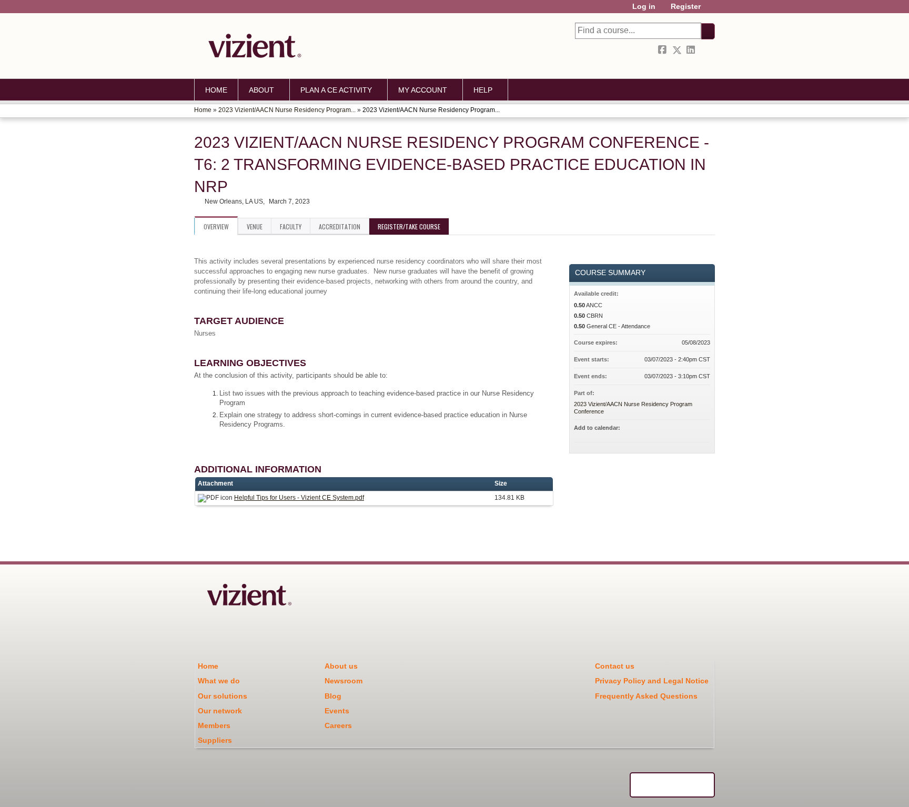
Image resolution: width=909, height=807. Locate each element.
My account (422, 90)
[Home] (252, 45)
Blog (333, 696)
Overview (216, 226)
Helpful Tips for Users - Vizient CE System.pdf (299, 497)
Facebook (663, 50)
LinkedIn (691, 50)
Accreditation (339, 226)
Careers (338, 725)
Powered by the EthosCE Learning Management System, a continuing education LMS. (672, 785)
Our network (220, 711)
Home (216, 90)
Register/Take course (409, 226)
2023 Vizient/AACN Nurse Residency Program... (287, 110)
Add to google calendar (660, 429)
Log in (643, 7)
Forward (706, 50)
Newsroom (343, 681)
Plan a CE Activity (336, 90)
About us (341, 666)
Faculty (290, 226)
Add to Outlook (701, 429)
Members (214, 725)
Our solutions (222, 696)
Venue (254, 226)
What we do (219, 681)
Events (337, 711)
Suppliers (215, 740)
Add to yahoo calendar (674, 429)
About (261, 90)
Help (482, 90)
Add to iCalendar (688, 428)
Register (686, 7)
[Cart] (712, 10)
